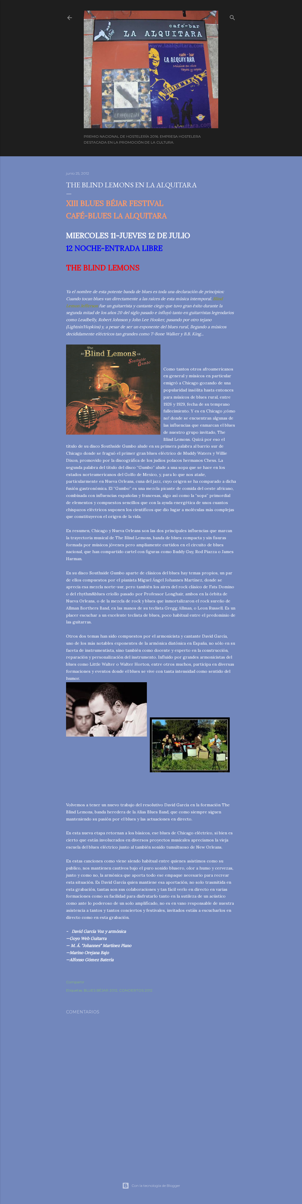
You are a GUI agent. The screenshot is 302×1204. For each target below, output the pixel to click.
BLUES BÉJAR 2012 (100, 990)
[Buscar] (232, 16)
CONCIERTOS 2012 (135, 990)
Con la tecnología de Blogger (156, 1185)
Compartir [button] (75, 982)
